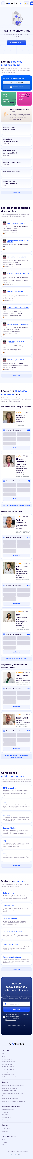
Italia (3, 1145)
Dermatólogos (6, 1117)
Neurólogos (5, 1120)
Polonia (4, 1139)
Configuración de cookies (10, 1077)
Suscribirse (16, 1009)
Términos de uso (7, 1064)
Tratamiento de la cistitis (9, 1088)
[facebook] (9, 1028)
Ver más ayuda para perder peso (16, 658)
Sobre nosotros (6, 1054)
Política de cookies (8, 1069)
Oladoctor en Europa (9, 1136)
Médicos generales (8, 1109)
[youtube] (23, 1028)
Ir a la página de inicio (16, 42)
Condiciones (6, 1128)
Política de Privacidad (12, 1018)
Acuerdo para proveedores (10, 1072)
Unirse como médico (8, 1061)
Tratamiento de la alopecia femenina (13, 1101)
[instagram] (14, 1028)
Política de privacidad (8, 1066)
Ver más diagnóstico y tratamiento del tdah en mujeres (16, 756)
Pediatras (5, 1112)
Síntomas (5, 1131)
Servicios (5, 1082)
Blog (3, 1056)
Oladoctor (5, 1050)
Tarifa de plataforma (8, 1074)
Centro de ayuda (7, 1059)
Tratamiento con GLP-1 (9, 1090)
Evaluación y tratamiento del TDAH (12, 1093)
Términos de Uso (11, 1020)
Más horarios (16, 448)
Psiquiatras (5, 1115)
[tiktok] (18, 1028)
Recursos (5, 1125)
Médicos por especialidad (11, 1106)
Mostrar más (16, 192)
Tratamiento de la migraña (10, 1098)
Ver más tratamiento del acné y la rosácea (16, 505)
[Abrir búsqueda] (21, 3)
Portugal (4, 1142)
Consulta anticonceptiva (9, 1096)
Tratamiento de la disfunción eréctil (13, 1085)
